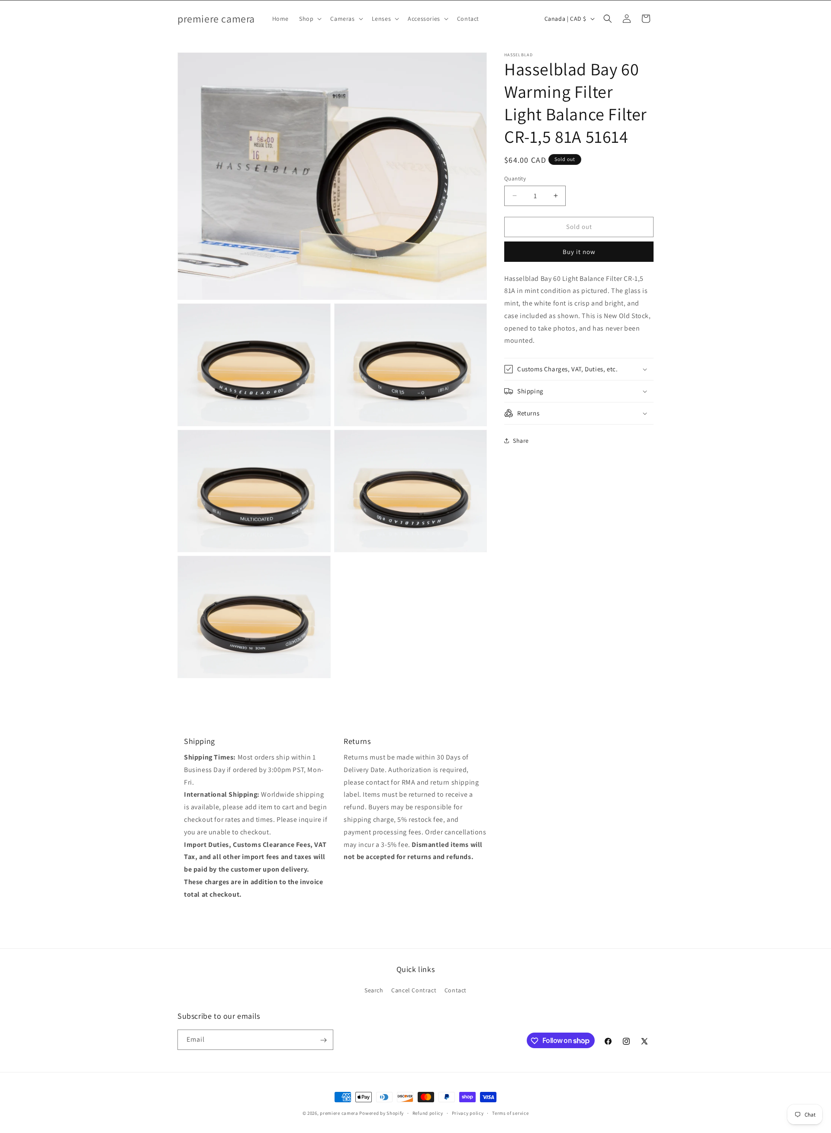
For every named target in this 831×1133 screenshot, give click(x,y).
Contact (455, 990)
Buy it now (579, 252)
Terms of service (510, 1113)
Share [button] (521, 440)
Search (373, 990)
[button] (309, 19)
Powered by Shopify (381, 1113)
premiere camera (339, 1113)
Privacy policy (468, 1113)
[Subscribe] (323, 1040)
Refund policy (427, 1113)
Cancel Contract (413, 990)
